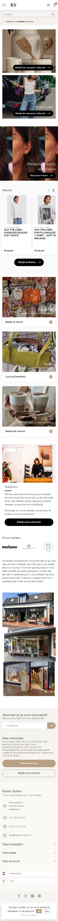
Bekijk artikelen (27, 262)
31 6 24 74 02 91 (17, 817)
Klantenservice (29, 763)
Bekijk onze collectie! (29, 522)
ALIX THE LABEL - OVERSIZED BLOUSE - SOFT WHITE (16, 232)
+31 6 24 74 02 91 (17, 826)
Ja (39, 911)
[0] (54, 5)
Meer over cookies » (29, 915)
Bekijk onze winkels (29, 773)
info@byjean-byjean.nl (20, 835)
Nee (47, 911)
